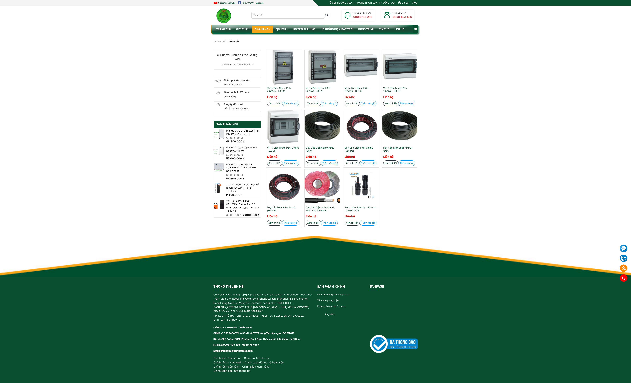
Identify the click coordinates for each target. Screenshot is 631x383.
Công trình (366, 29)
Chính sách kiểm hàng (255, 366)
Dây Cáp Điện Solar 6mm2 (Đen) (320, 149)
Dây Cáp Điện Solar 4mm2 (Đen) (397, 149)
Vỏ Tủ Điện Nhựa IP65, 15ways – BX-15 (357, 89)
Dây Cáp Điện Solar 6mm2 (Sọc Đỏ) (359, 149)
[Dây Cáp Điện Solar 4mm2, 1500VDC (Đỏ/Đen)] (322, 186)
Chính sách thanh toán (227, 358)
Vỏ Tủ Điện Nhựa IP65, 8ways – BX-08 (283, 149)
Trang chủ (220, 41)
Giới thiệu (243, 29)
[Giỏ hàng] (415, 29)
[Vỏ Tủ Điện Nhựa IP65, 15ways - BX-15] (361, 67)
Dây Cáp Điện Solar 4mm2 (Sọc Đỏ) (281, 209)
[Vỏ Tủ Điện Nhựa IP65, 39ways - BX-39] (283, 67)
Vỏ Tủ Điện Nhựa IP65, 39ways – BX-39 (279, 89)
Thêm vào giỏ (290, 103)
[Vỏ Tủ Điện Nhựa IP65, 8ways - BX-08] (283, 127)
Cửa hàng (261, 29)
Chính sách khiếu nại (256, 358)
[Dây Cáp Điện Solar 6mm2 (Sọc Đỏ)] (361, 127)
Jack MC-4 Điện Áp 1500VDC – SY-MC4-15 (361, 209)
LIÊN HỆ (399, 29)
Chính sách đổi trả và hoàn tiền (264, 362)
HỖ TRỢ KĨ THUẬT (304, 29)
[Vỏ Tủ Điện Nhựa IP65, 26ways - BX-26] (322, 67)
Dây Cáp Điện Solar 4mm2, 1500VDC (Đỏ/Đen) (320, 209)
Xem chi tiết (275, 103)
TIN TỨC (384, 29)
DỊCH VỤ (280, 29)
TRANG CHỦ (223, 29)
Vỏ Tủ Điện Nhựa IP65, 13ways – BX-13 (395, 89)
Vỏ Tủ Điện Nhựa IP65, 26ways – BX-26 (318, 89)
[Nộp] (327, 15)
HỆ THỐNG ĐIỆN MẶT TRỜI (337, 29)
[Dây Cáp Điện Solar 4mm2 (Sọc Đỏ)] (283, 186)
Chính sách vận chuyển (227, 362)
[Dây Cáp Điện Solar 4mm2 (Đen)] (399, 127)
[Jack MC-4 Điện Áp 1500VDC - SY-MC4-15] (361, 186)
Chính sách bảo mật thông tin (231, 370)
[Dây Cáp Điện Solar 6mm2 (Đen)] (322, 127)
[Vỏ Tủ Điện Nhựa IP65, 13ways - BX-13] (399, 67)
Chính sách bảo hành (226, 366)
